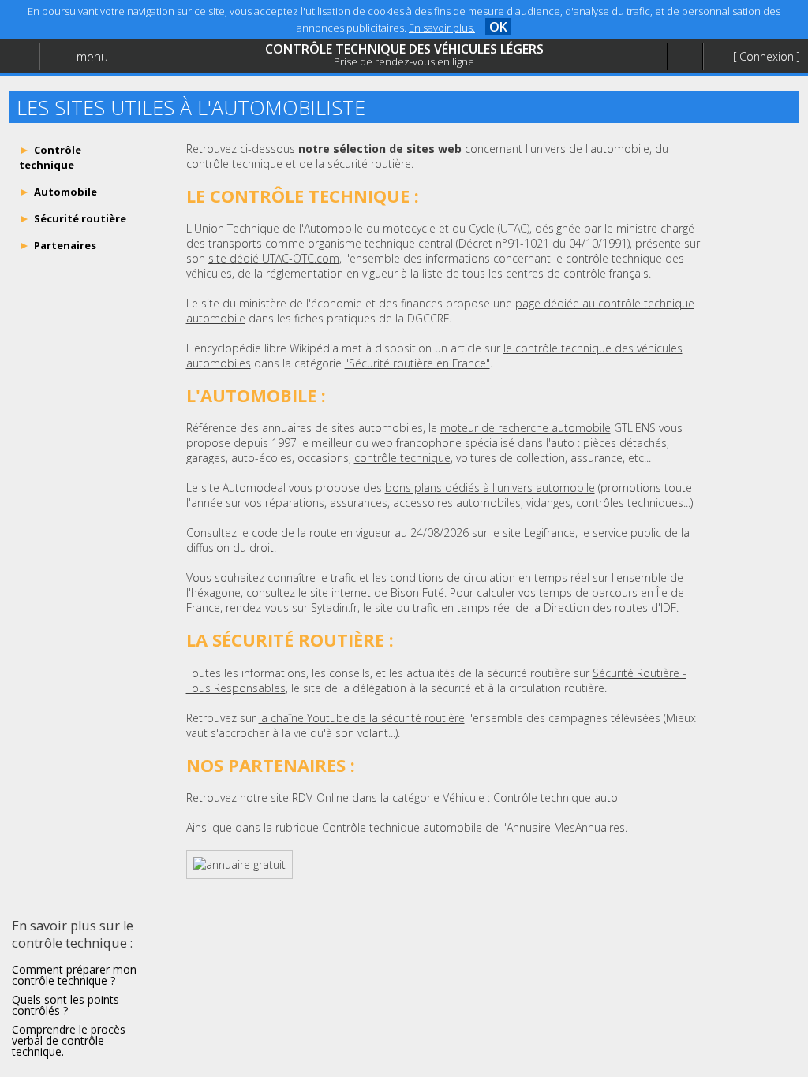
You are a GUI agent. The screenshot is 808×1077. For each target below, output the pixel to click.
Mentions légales (74, 115)
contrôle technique (402, 457)
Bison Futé (417, 592)
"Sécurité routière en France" (417, 363)
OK (498, 26)
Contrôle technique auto (555, 797)
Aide (43, 83)
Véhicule (463, 797)
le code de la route (288, 532)
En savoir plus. (442, 27)
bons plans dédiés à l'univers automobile (490, 487)
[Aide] (684, 57)
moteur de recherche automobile (525, 427)
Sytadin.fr (334, 607)
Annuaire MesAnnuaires (566, 827)
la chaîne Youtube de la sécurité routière (362, 717)
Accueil (49, 51)
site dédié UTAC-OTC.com (273, 258)
